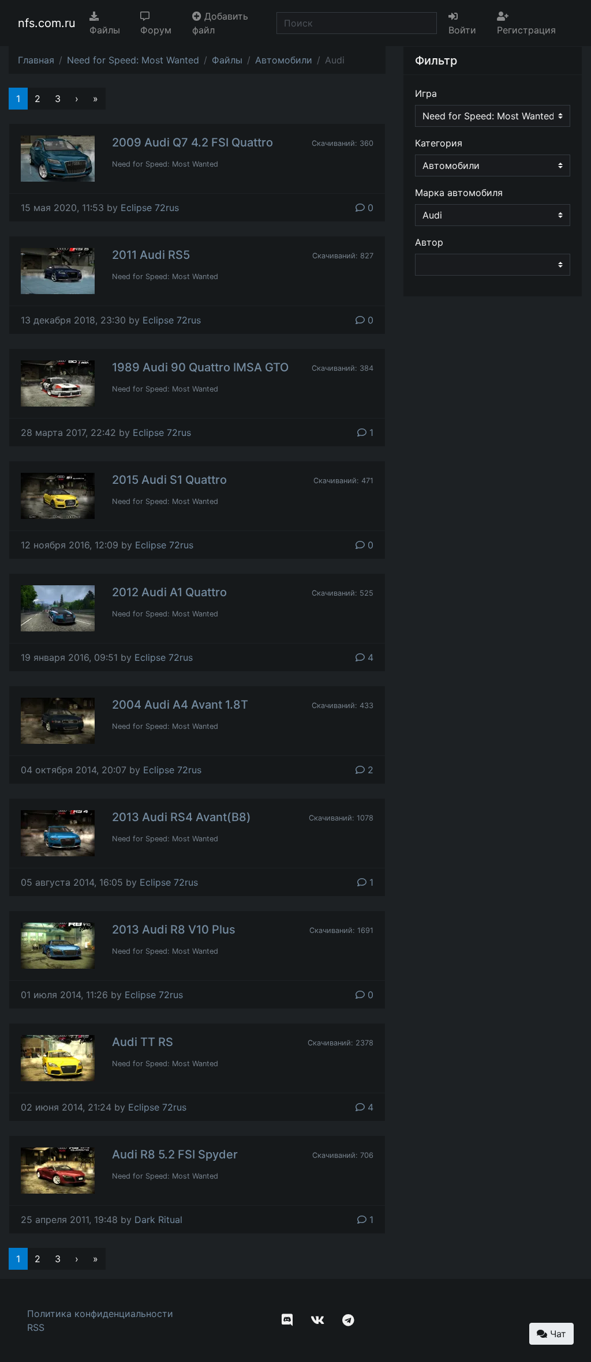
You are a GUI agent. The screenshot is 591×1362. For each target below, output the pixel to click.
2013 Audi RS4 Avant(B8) (181, 817)
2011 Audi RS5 (151, 255)
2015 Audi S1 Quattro (169, 480)
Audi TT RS (142, 1042)
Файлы (104, 30)
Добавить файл (220, 23)
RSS (35, 1327)
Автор (429, 242)
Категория (438, 143)
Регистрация (526, 30)
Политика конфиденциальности (100, 1313)
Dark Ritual (158, 1219)
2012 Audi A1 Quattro (169, 592)
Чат (556, 1334)
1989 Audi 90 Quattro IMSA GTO (200, 367)
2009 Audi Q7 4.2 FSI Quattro (192, 142)
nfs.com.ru (47, 23)
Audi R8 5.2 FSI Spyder (175, 1154)
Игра (426, 93)
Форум (155, 30)
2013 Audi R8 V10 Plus (173, 929)
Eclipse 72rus (150, 207)
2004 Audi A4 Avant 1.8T (180, 705)
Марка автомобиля (459, 192)
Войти (462, 30)
